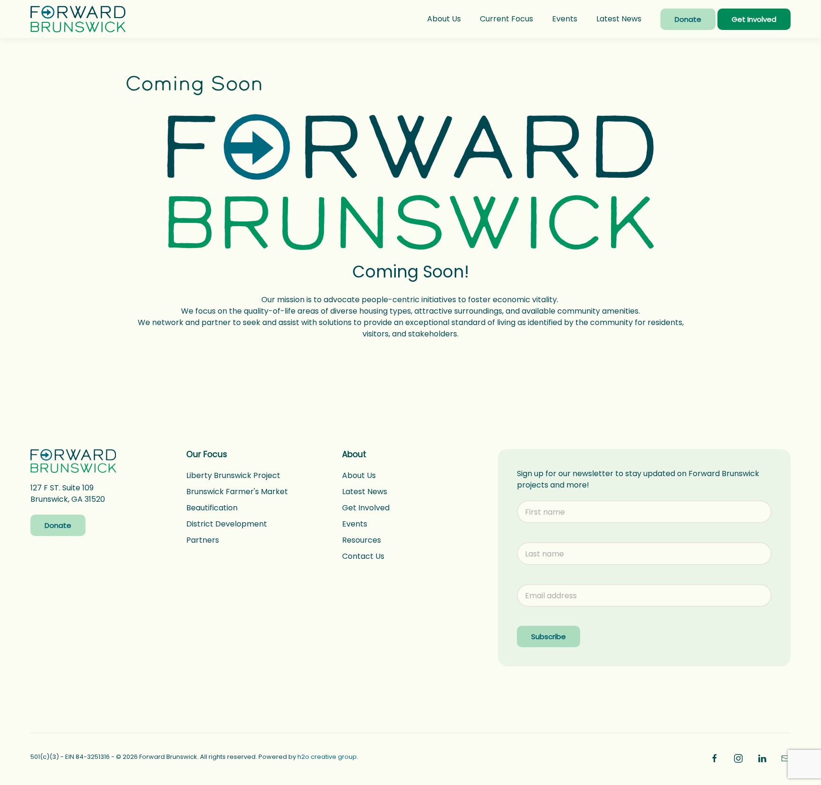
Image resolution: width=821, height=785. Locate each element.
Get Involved (754, 19)
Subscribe (548, 636)
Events (564, 18)
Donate (688, 19)
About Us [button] (444, 18)
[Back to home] (77, 19)
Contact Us (363, 556)
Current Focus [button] (506, 18)
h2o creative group (327, 756)
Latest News (618, 18)
